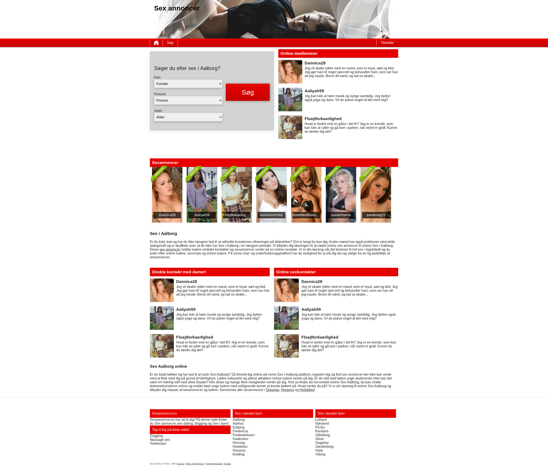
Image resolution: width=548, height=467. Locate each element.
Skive (319, 439)
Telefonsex (158, 443)
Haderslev (240, 439)
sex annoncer (169, 249)
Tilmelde (387, 43)
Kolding (238, 454)
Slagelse (272, 390)
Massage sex (160, 440)
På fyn (320, 427)
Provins (160, 94)
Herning (239, 443)
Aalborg (239, 419)
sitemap (180, 464)
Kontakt (227, 464)
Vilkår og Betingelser (195, 464)
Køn (157, 77)
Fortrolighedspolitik (214, 464)
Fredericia (240, 431)
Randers (321, 431)
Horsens (287, 390)
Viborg (320, 454)
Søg (170, 43)
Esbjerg (238, 427)
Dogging (156, 436)
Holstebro (306, 390)
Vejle (319, 450)
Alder (158, 111)
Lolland (321, 419)
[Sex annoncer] (156, 43)
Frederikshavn (244, 435)
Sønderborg (324, 446)
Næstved (322, 423)
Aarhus (238, 423)
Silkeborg (322, 435)
